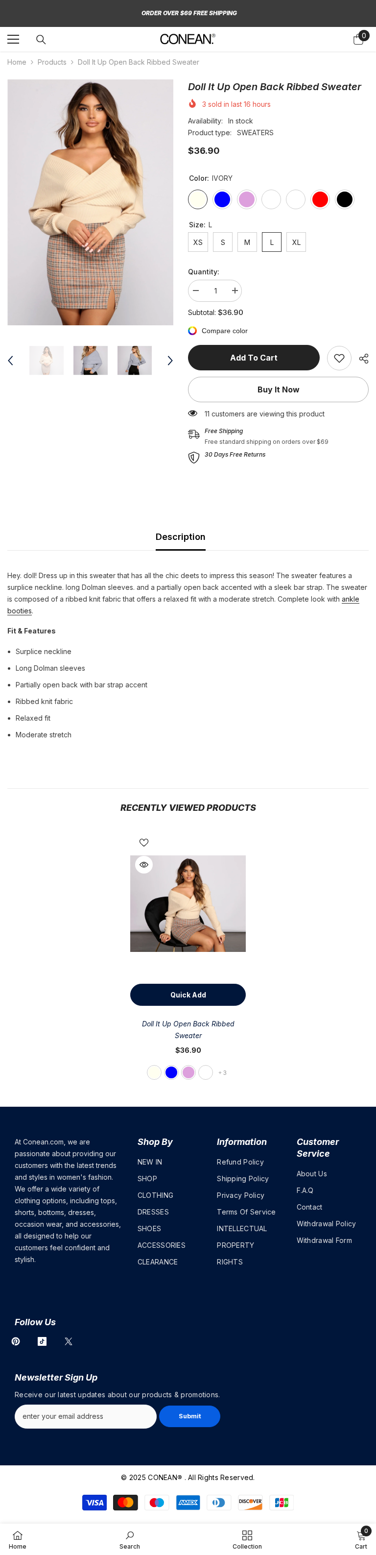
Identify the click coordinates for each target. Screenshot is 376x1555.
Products (52, 62)
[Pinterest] (15, 1341)
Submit (190, 1416)
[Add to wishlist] (144, 842)
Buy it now (279, 389)
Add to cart (254, 358)
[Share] (360, 358)
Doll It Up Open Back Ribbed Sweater (188, 1030)
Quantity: (203, 271)
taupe (205, 1072)
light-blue (171, 1072)
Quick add (188, 995)
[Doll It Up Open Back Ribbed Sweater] (188, 903)
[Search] (41, 40)
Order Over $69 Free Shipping (189, 13)
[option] (90, 202)
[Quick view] (144, 865)
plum (188, 1072)
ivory (154, 1072)
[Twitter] (68, 1341)
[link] (339, 358)
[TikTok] (42, 1341)
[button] (10, 360)
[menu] (13, 39)
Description (181, 537)
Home (16, 62)
